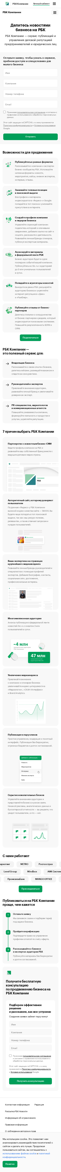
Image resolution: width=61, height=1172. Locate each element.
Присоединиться (30, 889)
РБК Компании (20, 4)
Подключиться (30, 338)
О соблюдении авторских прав (20, 1130)
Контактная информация (17, 1104)
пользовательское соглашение (31, 112)
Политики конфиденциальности (17, 125)
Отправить (30, 137)
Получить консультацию (30, 1081)
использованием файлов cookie (19, 1153)
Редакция (39, 1104)
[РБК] (7, 3)
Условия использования (44, 125)
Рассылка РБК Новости (16, 1111)
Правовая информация (16, 1124)
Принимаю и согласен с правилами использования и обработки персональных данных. (32, 114)
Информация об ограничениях (20, 1117)
